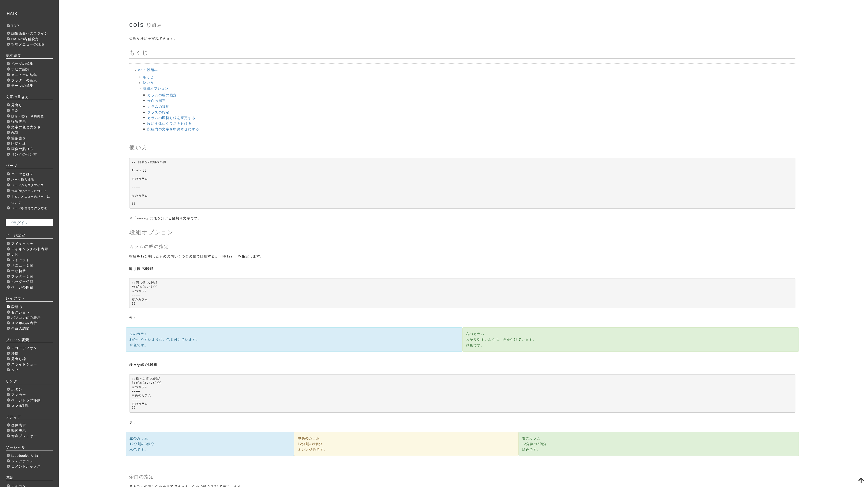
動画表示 (18, 430)
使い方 (148, 83)
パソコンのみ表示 (26, 317)
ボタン (16, 389)
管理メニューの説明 (28, 44)
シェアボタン (22, 461)
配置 (15, 132)
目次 (15, 111)
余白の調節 (20, 328)
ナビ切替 (18, 271)
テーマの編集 (22, 85)
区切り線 (18, 143)
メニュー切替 (22, 265)
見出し (16, 105)
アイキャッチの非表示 (29, 249)
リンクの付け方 (24, 154)
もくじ (148, 77)
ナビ (15, 254)
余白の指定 (156, 101)
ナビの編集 (20, 69)
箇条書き (18, 138)
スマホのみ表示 (24, 323)
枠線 (15, 353)
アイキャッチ (22, 244)
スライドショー (24, 364)
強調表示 (18, 122)
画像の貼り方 (22, 149)
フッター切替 (22, 276)
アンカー (18, 395)
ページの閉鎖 (22, 287)
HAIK (12, 13)
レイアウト (20, 260)
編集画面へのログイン (29, 33)
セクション (20, 312)
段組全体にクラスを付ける (169, 123)
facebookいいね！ (26, 455)
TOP (15, 26)
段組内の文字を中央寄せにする (173, 129)
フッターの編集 (24, 80)
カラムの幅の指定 (162, 95)
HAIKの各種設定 (25, 39)
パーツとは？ (22, 174)
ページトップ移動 (26, 400)
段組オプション (156, 88)
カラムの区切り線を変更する (171, 118)
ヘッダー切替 (22, 282)
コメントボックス (26, 466)
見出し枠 (18, 359)
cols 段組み (148, 70)
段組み (16, 307)
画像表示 (18, 425)
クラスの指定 (158, 112)
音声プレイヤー (24, 436)
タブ (15, 370)
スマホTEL (20, 406)
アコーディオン (24, 348)
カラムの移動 (158, 106)
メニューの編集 (24, 75)
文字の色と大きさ (26, 127)
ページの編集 (22, 64)
